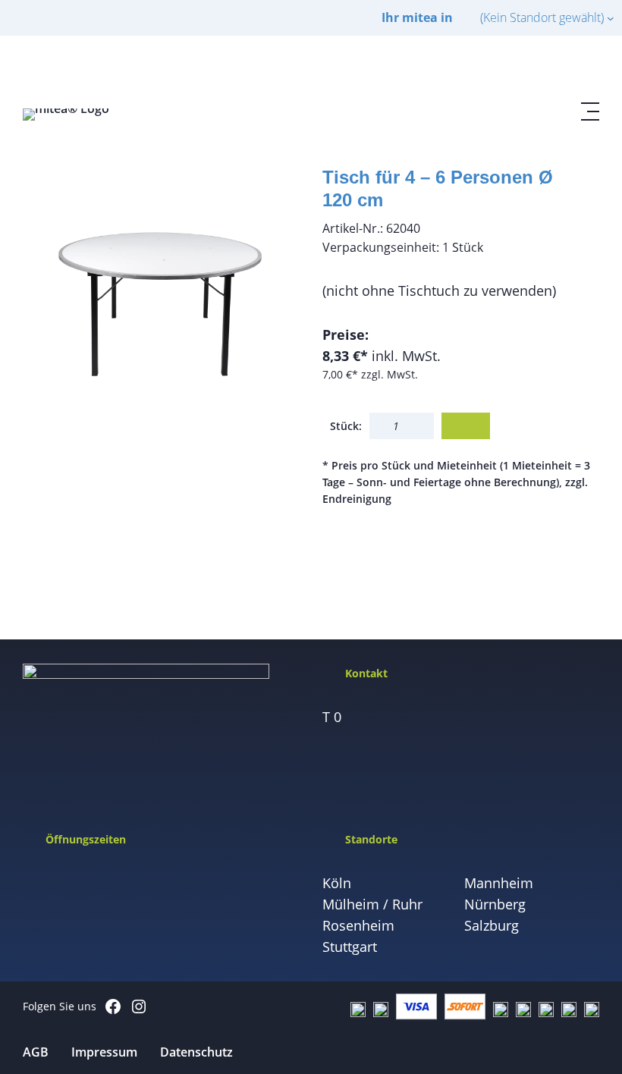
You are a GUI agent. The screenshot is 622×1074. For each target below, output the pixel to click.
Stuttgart (349, 946)
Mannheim (498, 883)
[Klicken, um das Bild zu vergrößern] (161, 297)
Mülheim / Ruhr (372, 904)
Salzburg (491, 925)
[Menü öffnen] (590, 111)
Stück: (346, 426)
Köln (336, 883)
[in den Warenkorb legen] (465, 426)
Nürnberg (495, 904)
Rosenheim (358, 925)
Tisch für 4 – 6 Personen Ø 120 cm (437, 188)
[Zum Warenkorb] (553, 69)
